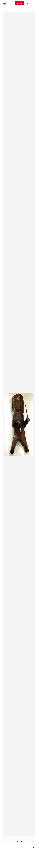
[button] (33, 847)
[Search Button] (27, 3)
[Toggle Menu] (33, 3)
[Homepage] (5, 3)
